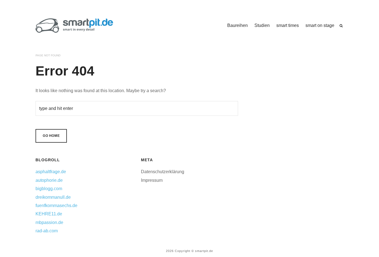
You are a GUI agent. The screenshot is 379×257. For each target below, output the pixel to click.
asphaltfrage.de (51, 171)
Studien (262, 25)
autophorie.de (49, 180)
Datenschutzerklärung (162, 171)
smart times (287, 25)
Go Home (51, 136)
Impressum (152, 180)
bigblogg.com (49, 188)
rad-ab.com (47, 230)
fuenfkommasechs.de (56, 205)
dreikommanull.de (53, 197)
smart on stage (319, 25)
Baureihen (237, 25)
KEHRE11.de (49, 213)
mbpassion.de (49, 222)
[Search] (341, 26)
